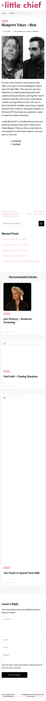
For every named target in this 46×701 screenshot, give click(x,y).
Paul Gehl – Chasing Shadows (20, 376)
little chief (17, 694)
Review (4, 21)
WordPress (39, 696)
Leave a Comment (33, 32)
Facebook (16, 144)
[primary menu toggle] (3, 5)
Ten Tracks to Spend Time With (21, 573)
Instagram (16, 141)
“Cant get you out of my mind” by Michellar (20, 261)
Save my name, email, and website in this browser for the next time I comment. (22, 666)
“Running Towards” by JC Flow (14, 250)
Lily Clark (7, 31)
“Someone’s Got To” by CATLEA (15, 245)
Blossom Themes (20, 696)
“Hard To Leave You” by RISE (14, 239)
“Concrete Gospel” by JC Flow (14, 256)
